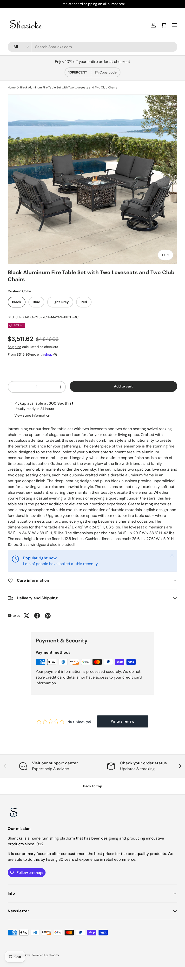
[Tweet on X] (26, 615)
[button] (164, 25)
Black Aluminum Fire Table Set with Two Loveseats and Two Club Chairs (68, 87)
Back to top (92, 786)
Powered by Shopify (45, 955)
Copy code (108, 72)
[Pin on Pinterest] (47, 615)
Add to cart (123, 386)
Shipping (14, 347)
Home (12, 87)
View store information (32, 415)
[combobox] (92, 47)
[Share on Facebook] (37, 615)
